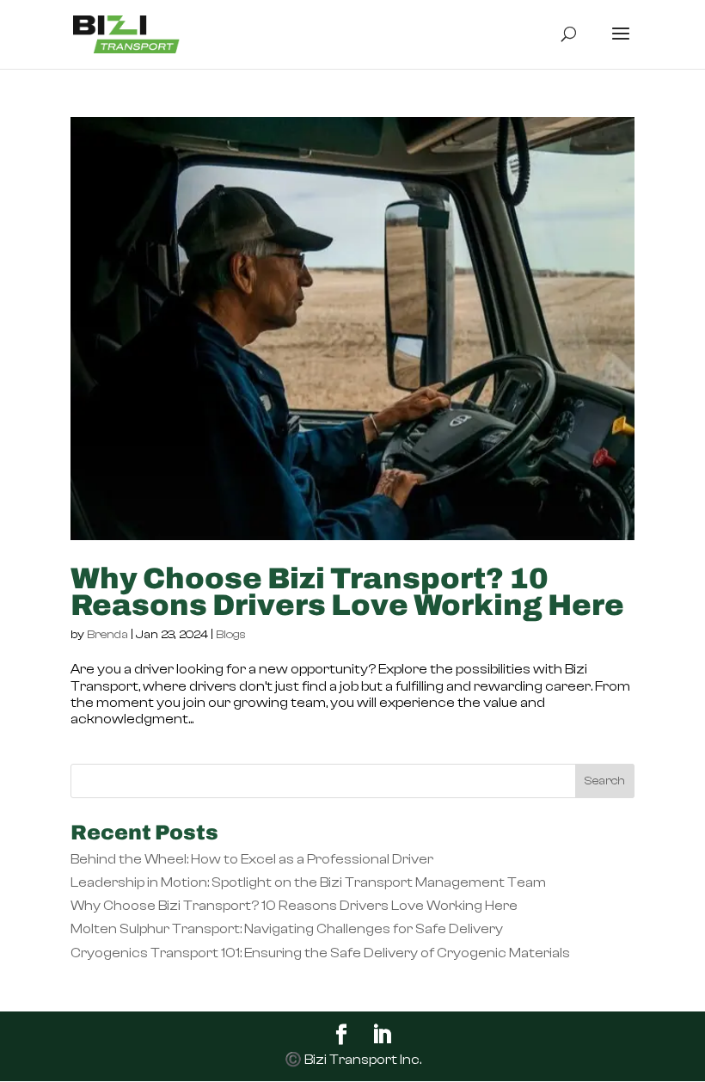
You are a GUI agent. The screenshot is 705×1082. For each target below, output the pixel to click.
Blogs (231, 635)
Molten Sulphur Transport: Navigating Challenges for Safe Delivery (286, 929)
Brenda (107, 635)
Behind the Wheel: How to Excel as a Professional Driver (251, 859)
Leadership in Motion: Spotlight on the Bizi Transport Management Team (308, 882)
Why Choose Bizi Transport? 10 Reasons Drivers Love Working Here (347, 592)
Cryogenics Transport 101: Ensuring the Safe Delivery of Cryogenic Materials (320, 953)
